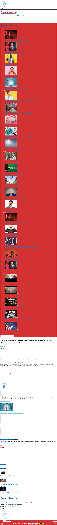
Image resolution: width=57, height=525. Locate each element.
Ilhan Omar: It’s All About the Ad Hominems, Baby (12, 492)
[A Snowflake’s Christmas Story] (11, 207)
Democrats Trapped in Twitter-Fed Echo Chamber (16, 88)
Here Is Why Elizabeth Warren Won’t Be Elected (16, 198)
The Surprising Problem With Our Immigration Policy (12, 475)
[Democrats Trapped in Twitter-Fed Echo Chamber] (11, 86)
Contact (4, 6)
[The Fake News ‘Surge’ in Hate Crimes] (3, 482)
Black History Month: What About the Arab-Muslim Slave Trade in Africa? (22, 101)
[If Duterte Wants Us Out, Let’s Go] (11, 62)
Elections (4, 4)
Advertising (5, 520)
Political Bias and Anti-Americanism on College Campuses (18, 137)
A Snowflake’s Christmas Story (12, 210)
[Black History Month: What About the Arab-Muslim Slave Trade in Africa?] (11, 99)
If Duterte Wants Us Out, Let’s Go (12, 64)
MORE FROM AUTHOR (14, 401)
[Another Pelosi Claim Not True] (6, 434)
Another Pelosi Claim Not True (7, 436)
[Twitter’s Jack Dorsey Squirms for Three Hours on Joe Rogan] (12, 317)
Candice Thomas (3, 346)
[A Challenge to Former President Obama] (11, 172)
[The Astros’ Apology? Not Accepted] (11, 147)
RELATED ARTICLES (5, 401)
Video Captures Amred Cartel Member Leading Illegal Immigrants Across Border (23, 284)
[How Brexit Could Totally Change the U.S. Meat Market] (11, 111)
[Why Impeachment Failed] (6, 422)
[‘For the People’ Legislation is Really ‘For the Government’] (12, 305)
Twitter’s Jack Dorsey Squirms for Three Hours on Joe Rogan (19, 319)
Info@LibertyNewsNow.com (10, 506)
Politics (4, 1)
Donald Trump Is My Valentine (12, 76)
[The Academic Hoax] (12, 329)
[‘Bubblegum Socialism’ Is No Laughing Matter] (12, 293)
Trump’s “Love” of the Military (12, 186)
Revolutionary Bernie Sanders (12, 259)
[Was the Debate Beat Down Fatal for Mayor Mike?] (11, 38)
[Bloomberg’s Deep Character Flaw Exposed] (11, 50)
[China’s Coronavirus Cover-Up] (11, 123)
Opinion (4, 3)
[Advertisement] (13, 19)
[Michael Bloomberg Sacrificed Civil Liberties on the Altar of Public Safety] (11, 244)
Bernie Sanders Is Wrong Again (12, 235)
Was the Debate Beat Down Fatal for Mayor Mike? (16, 40)
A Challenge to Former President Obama (14, 174)
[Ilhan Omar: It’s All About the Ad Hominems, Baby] (3, 490)
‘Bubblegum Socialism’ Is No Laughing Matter (15, 296)
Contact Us (5, 522)
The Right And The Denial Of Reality (13, 162)
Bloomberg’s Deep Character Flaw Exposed (15, 52)
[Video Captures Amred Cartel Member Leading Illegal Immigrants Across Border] (11, 281)
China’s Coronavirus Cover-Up (12, 125)
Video (4, 5)
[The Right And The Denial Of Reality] (11, 160)
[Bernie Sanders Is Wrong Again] (11, 232)
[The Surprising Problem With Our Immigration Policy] (3, 473)
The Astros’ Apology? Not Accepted (13, 149)
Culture (4, 2)
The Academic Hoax (9, 331)
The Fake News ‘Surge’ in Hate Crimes (9, 484)
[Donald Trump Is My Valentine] (11, 74)
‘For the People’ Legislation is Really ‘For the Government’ (18, 307)
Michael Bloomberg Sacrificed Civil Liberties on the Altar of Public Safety (21, 247)
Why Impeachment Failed (6, 425)
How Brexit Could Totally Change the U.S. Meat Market (18, 113)
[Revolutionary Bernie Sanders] (11, 256)
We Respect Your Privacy (7, 521)
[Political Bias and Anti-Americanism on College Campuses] (11, 135)
